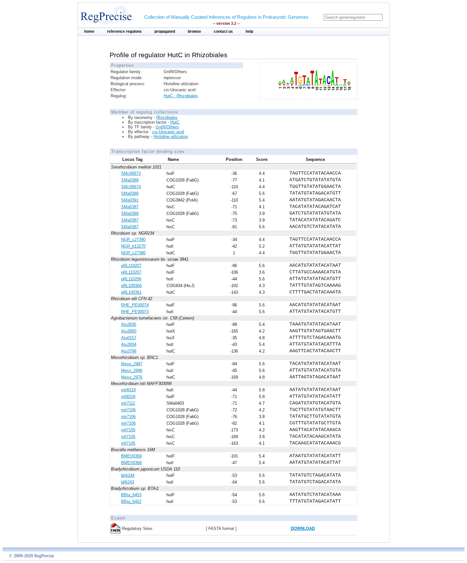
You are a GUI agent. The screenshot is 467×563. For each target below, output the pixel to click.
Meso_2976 (131, 377)
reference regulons (124, 31)
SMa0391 (130, 200)
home (89, 31)
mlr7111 (128, 403)
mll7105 (128, 430)
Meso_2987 (131, 363)
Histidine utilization (170, 136)
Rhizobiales (167, 117)
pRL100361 (131, 292)
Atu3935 (128, 324)
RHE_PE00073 (135, 311)
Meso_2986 (131, 370)
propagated (164, 31)
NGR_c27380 (133, 253)
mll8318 (128, 396)
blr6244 (127, 475)
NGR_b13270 (133, 246)
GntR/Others (167, 127)
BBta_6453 (131, 494)
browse (194, 31)
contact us (223, 31)
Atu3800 (128, 331)
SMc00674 (131, 186)
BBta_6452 (131, 501)
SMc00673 (131, 173)
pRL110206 (131, 279)
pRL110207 (131, 265)
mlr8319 (128, 390)
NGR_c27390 (133, 239)
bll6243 (127, 482)
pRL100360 (131, 285)
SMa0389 (130, 180)
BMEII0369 (131, 456)
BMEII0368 (131, 462)
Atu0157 (128, 337)
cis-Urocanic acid (168, 131)
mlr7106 (128, 410)
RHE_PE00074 (135, 305)
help (249, 31)
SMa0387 (130, 206)
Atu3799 (128, 351)
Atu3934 (128, 344)
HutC (174, 122)
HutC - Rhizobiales (181, 95)
